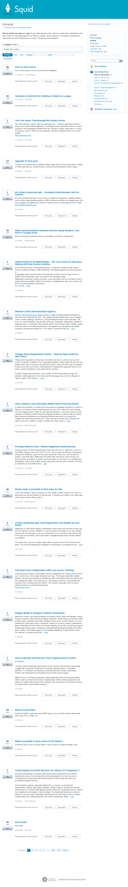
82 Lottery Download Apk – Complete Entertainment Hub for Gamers (47, 193)
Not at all (49, 81)
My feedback (8, 59)
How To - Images (100, 80)
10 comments (19, 209)
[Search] (121, 60)
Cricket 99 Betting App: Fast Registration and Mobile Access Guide (47, 524)
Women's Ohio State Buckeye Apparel (35, 311)
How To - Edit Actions (101, 75)
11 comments (19, 140)
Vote (7, 73)
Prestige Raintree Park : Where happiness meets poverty (45, 446)
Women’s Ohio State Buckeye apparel (29, 315)
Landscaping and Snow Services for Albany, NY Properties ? (47, 770)
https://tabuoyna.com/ (23, 135)
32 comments (19, 99)
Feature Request (30, 75)
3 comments (18, 501)
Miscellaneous (99, 90)
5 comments (18, 637)
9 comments (18, 382)
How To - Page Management (104, 88)
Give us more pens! (25, 67)
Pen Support (98, 93)
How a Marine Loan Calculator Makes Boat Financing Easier (47, 404)
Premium (97, 96)
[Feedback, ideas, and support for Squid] (20, 9)
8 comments (18, 240)
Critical (76, 81)
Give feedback (100, 66)
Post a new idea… (96, 38)
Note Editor (28, 99)
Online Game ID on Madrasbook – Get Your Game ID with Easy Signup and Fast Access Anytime (48, 263)
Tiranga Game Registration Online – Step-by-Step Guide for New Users (46, 355)
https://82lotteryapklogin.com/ (25, 205)
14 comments (19, 75)
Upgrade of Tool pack (26, 161)
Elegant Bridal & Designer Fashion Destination (40, 613)
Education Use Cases (101, 101)
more (28, 286)
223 (58, 850)
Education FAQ (99, 99)
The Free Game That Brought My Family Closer (40, 120)
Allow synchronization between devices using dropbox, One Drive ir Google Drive (47, 231)
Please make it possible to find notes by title (38, 489)
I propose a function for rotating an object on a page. (43, 96)
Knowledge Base (101, 72)
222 (53, 850)
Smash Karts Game (22, 587)
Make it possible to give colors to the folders (38, 741)
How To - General (100, 77)
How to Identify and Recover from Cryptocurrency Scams (45, 658)
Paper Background (30, 425)
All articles (97, 104)
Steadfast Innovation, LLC (105, 109)
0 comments (18, 749)
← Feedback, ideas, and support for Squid (16, 27)
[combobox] (105, 61)
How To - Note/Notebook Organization (107, 83)
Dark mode (21, 822)
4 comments (18, 425)
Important (63, 81)
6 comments (18, 171)
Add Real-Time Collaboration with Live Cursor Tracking (44, 570)
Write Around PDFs (25, 710)
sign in (108, 24)
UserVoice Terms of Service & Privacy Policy (72, 879)
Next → (66, 850)
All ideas (93, 41)
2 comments (18, 549)
